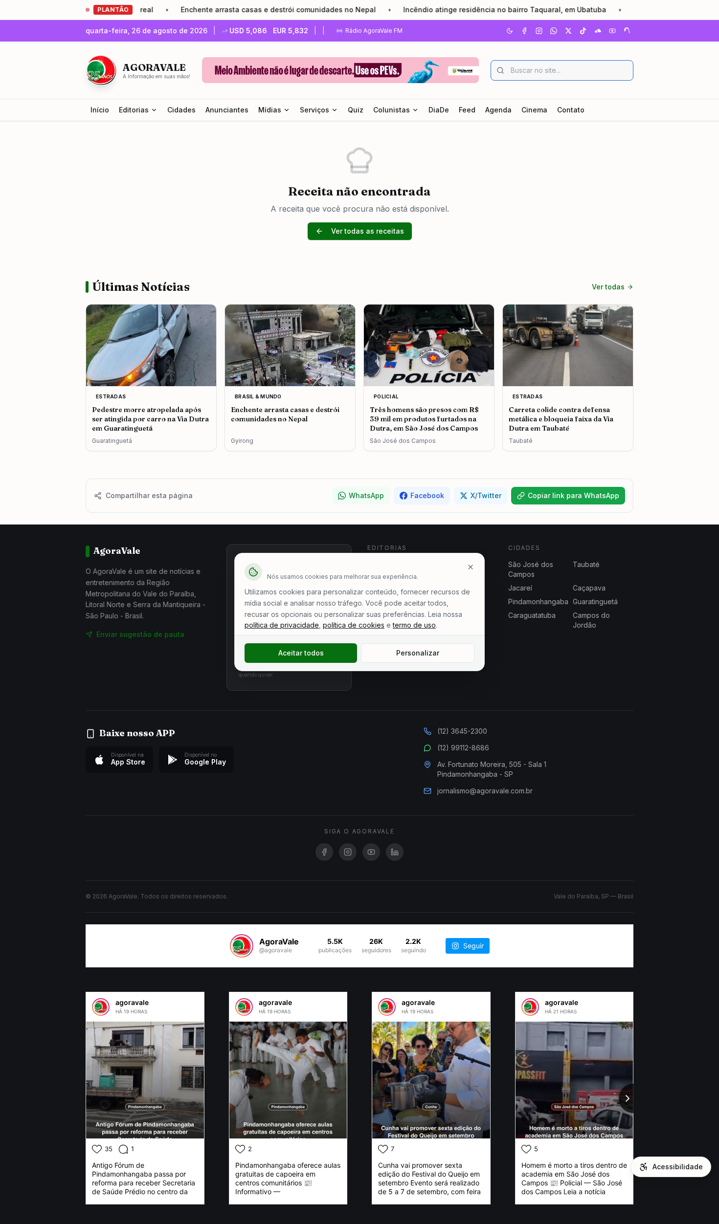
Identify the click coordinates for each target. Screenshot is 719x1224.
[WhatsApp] (553, 30)
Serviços (314, 110)
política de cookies (353, 625)
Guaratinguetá (595, 601)
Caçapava (589, 588)
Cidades (181, 110)
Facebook (427, 495)
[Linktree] (627, 30)
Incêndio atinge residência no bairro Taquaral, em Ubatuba (459, 9)
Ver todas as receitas (367, 231)
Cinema (534, 110)
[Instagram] (539, 30)
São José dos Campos (530, 569)
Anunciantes (226, 110)
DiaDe (438, 110)
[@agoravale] (241, 946)
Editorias (134, 110)
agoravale (132, 1002)
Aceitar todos (301, 653)
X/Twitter (486, 495)
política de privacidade (282, 625)
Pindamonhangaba (538, 601)
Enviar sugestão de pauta (140, 634)
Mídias (269, 110)
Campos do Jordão (591, 620)
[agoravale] (101, 1007)
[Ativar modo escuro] (509, 30)
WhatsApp (366, 495)
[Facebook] (524, 30)
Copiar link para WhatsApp (573, 495)
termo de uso (414, 625)
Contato (570, 110)
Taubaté (586, 564)
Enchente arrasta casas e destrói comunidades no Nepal (233, 9)
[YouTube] (612, 30)
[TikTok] (583, 30)
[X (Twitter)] (568, 30)
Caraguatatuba (532, 615)
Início (99, 110)
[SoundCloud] (597, 30)
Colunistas (391, 110)
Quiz (355, 110)
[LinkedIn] (395, 852)
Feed (467, 110)
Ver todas (608, 287)
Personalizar (417, 653)
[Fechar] (470, 567)
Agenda (498, 110)
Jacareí (520, 588)
